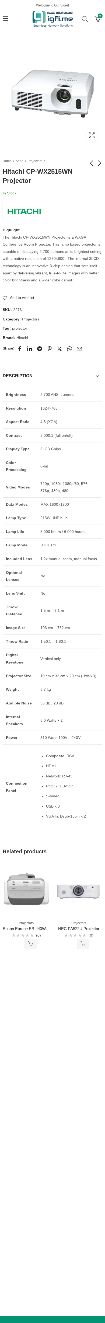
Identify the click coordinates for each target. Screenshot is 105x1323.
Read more (30, 944)
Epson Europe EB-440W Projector (33, 928)
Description (18, 375)
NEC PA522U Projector (78, 928)
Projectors (34, 161)
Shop (19, 161)
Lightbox (92, 135)
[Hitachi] (24, 211)
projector (19, 328)
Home (7, 161)
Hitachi (22, 338)
